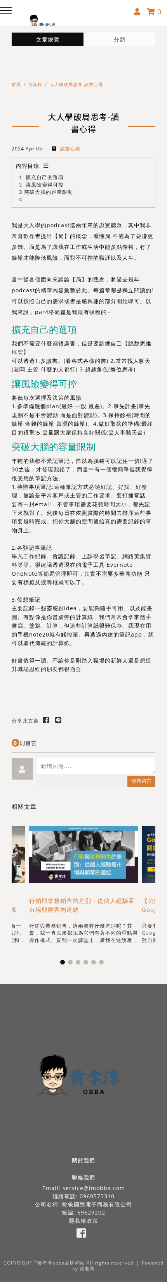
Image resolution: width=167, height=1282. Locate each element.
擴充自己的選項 (45, 177)
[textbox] (96, 766)
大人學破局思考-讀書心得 (76, 84)
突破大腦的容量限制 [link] (54, 446)
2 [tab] (72, 964)
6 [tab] (103, 964)
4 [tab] (87, 964)
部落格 (35, 84)
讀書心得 (69, 148)
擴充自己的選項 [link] (44, 329)
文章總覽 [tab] (47, 39)
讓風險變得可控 (45, 184)
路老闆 (87, 1268)
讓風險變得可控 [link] (44, 383)
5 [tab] (95, 964)
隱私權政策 (83, 1220)
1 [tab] (64, 964)
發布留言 (141, 781)
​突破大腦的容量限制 (48, 192)
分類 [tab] (119, 39)
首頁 (16, 84)
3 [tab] (80, 964)
